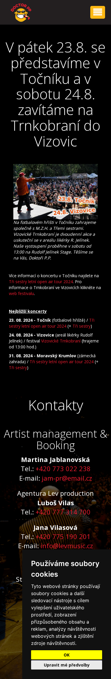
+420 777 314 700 (63, 511)
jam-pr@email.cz (67, 478)
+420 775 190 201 (63, 536)
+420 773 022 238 (63, 468)
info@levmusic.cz (67, 545)
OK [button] (67, 655)
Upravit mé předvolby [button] (67, 665)
